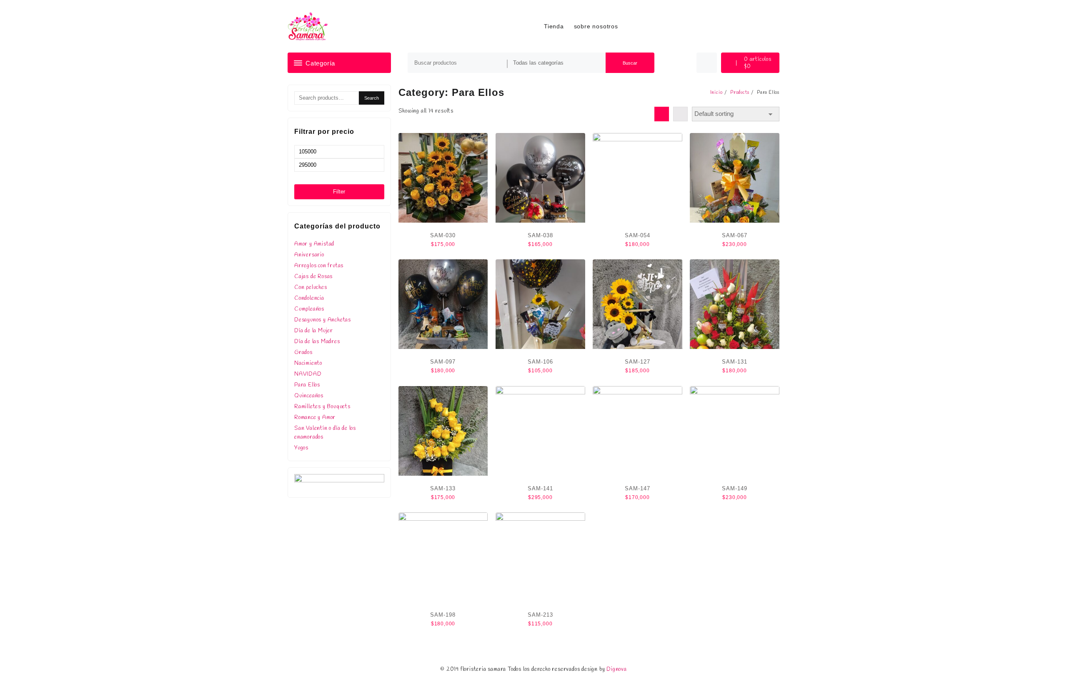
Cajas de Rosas (313, 276)
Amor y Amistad (314, 244)
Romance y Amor (315, 417)
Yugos (301, 448)
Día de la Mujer (313, 330)
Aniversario (309, 254)
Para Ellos (307, 385)
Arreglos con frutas (318, 265)
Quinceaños (308, 395)
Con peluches (310, 287)
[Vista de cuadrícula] (661, 114)
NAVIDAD (308, 374)
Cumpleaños (309, 309)
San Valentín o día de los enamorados (325, 433)
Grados (303, 352)
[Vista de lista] (680, 114)
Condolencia (309, 298)
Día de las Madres (317, 341)
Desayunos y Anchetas (322, 320)
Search (371, 97)
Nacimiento (308, 363)
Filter (339, 191)
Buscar (630, 62)
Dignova (616, 669)
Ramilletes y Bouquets (322, 406)
